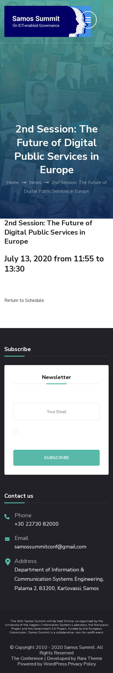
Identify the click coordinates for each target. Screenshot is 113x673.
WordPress (55, 664)
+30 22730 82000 (36, 523)
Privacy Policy (82, 664)
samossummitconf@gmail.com (50, 546)
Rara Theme (89, 658)
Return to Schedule (24, 300)
